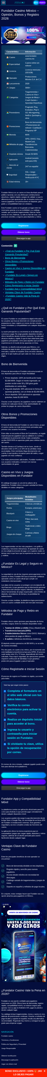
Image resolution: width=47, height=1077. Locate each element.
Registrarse (23, 226)
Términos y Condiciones (10, 1040)
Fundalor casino (7, 1036)
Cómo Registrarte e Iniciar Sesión (22, 285)
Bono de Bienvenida (15, 258)
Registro (42, 2)
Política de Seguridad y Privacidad (13, 1044)
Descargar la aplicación (9, 1060)
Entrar (36, 2)
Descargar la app (23, 238)
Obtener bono (24, 232)
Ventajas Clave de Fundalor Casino (22, 292)
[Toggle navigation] (3, 3)
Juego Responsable (8, 1048)
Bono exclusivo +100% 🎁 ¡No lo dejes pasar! (23, 1073)
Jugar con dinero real (9, 1064)
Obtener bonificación (8, 1056)
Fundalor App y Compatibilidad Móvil (23, 289)
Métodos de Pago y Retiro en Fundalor (24, 282)
